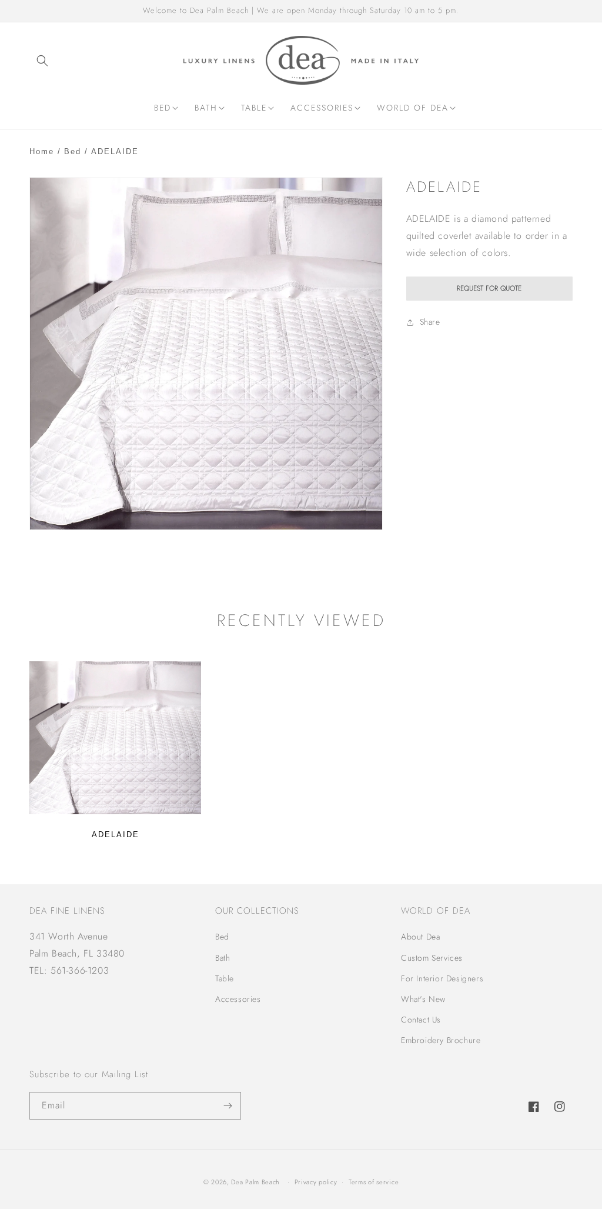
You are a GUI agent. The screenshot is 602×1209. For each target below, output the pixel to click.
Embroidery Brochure (440, 1040)
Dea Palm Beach (255, 1182)
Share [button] (430, 322)
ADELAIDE (115, 834)
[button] (42, 61)
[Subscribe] (227, 1106)
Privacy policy (316, 1182)
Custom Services (432, 958)
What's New (423, 999)
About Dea (420, 936)
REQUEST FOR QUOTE (489, 288)
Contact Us (421, 1019)
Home (41, 151)
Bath (222, 958)
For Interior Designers (442, 978)
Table (224, 978)
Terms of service (374, 1182)
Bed (72, 151)
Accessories (238, 999)
